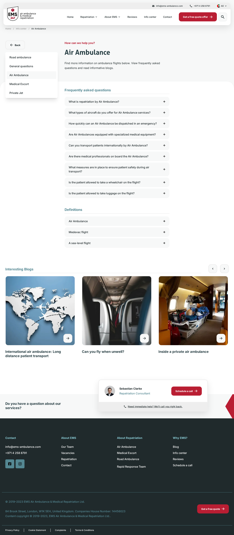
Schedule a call (182, 465)
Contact (167, 16)
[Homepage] (21, 13)
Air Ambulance (126, 446)
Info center (150, 16)
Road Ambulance (128, 459)
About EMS (110, 16)
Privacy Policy (12, 530)
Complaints (60, 530)
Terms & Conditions (84, 530)
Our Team (67, 446)
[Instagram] (20, 463)
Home (70, 16)
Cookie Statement (37, 530)
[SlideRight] (224, 268)
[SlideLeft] (212, 268)
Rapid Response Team (131, 466)
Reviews (132, 16)
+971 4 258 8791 (202, 6)
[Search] (222, 16)
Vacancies (68, 453)
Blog (176, 446)
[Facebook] (9, 463)
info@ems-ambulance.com (169, 6)
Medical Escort (126, 453)
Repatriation (87, 16)
